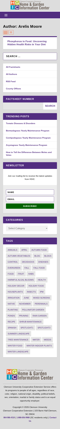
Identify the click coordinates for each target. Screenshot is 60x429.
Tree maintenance (18, 339)
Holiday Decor (16, 286)
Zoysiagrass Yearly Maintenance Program (26, 145)
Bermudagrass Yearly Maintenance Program (27, 130)
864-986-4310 (9, 417)
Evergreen (14, 268)
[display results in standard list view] (11, 32)
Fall (26, 268)
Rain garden (40, 316)
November (25, 304)
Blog (37, 256)
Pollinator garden (33, 310)
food (11, 274)
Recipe (11, 322)
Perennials (41, 304)
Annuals (12, 250)
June (26, 298)
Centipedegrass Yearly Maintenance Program (28, 138)
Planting (13, 310)
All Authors (11, 74)
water (36, 339)
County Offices (13, 88)
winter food (15, 345)
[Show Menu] (6, 15)
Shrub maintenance (30, 322)
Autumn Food (39, 250)
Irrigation (14, 298)
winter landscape (18, 351)
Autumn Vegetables (19, 256)
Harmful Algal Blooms (21, 280)
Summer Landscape (18, 334)
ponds (11, 316)
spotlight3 (44, 328)
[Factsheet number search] (23, 106)
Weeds (47, 339)
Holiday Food (36, 286)
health (42, 280)
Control (13, 262)
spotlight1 (27, 328)
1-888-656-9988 (23, 417)
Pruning (23, 316)
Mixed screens (41, 298)
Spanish (12, 328)
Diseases (43, 262)
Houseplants (15, 292)
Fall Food (39, 268)
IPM (42, 292)
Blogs (47, 256)
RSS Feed (11, 81)
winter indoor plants (39, 345)
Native (11, 304)
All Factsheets (13, 67)
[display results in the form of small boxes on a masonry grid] (5, 32)
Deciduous (28, 262)
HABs (31, 274)
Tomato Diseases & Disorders (20, 123)
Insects (31, 292)
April (24, 250)
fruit (21, 274)
